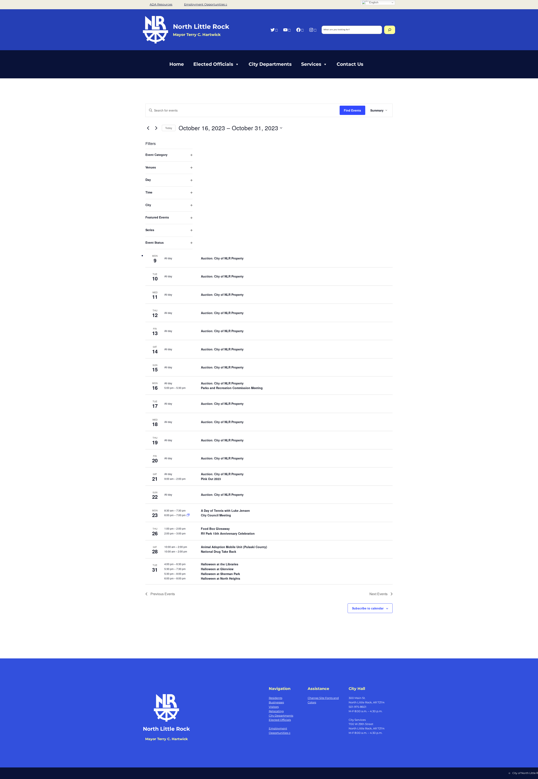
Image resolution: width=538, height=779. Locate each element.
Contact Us (350, 64)
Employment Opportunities (204, 4)
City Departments (270, 64)
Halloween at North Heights (220, 578)
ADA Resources (161, 4)
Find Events (352, 110)
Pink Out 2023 (211, 479)
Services (311, 64)
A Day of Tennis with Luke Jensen (225, 510)
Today (168, 128)
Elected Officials (213, 64)
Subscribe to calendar (368, 608)
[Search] (389, 30)
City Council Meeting (216, 515)
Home (176, 64)
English (373, 2)
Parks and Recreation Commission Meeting (232, 388)
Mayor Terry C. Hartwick (166, 739)
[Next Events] (156, 127)
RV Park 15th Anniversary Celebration (228, 533)
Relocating (276, 711)
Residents (275, 698)
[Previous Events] (147, 127)
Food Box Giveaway (215, 528)
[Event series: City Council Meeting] (188, 515)
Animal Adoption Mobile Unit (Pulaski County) (234, 547)
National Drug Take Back (218, 551)
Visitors (274, 706)
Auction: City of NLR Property (222, 258)
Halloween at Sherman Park (220, 574)
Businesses (276, 702)
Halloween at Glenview (217, 569)
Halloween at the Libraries (219, 564)
